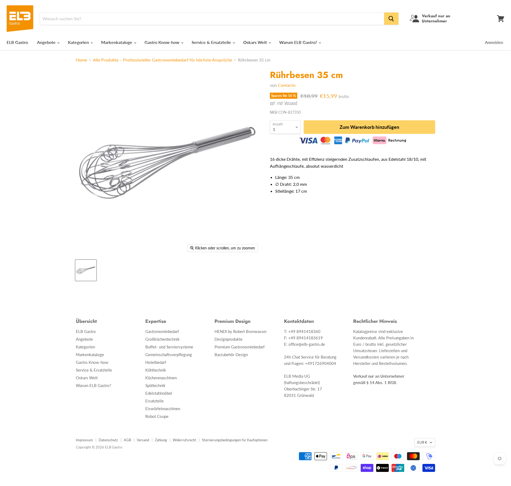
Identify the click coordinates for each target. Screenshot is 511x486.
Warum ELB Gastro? (298, 42)
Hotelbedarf (155, 362)
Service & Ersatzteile (212, 42)
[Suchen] (391, 19)
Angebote (47, 42)
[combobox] (212, 19)
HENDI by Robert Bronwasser (241, 331)
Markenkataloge (117, 42)
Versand (290, 103)
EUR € (422, 442)
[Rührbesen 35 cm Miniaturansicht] (85, 270)
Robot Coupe (156, 416)
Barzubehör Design (231, 354)
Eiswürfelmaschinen (162, 408)
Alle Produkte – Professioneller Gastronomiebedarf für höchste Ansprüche (162, 59)
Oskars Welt (255, 42)
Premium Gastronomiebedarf (240, 346)
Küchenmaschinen (161, 377)
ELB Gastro (17, 42)
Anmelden (494, 42)
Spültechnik (155, 385)
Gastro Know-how (162, 42)
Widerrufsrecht (184, 440)
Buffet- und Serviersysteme (169, 346)
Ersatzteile (154, 400)
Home (81, 59)
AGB (127, 440)
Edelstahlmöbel (158, 393)
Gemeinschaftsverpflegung (168, 354)
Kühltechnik (155, 370)
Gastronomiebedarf (162, 331)
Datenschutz (108, 440)
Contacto (286, 85)
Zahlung (161, 440)
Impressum (84, 440)
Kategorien (79, 42)
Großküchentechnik (162, 339)
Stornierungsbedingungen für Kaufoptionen (234, 440)
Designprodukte (228, 339)
